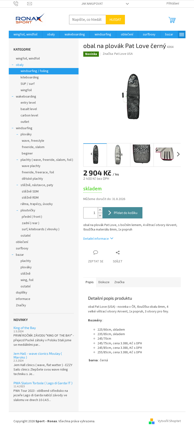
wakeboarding (26, 96)
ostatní (26, 235)
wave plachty (31, 166)
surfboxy (22, 248)
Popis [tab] (90, 282)
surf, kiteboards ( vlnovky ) (40, 229)
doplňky (21, 292)
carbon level (29, 115)
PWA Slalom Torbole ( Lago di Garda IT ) (42, 383)
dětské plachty (32, 178)
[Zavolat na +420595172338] (20, 3)
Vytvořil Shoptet (169, 421)
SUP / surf (28, 83)
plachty (26, 261)
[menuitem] (25, 34)
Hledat (115, 19)
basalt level (29, 109)
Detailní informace (96, 238)
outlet (25, 121)
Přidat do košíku (125, 213)
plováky (26, 134)
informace (23, 299)
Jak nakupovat (92, 4)
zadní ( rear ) (30, 223)
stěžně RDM (30, 197)
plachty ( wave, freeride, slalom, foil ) (47, 160)
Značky (21, 305)
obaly (20, 65)
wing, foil (27, 280)
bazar (20, 254)
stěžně (26, 273)
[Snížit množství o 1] (100, 215)
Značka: (118, 53)
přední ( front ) (32, 216)
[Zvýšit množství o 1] (100, 210)
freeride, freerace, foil (38, 172)
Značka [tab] (119, 282)
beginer (27, 153)
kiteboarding (30, 77)
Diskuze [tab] (104, 282)
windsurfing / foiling (34, 71)
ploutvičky (28, 210)
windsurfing (24, 128)
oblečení (22, 242)
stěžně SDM (30, 191)
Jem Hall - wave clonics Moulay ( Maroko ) (37, 355)
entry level (28, 102)
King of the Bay (24, 327)
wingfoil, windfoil (28, 58)
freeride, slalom (33, 147)
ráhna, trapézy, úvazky (37, 204)
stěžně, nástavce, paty (37, 185)
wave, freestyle (33, 140)
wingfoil (26, 90)
